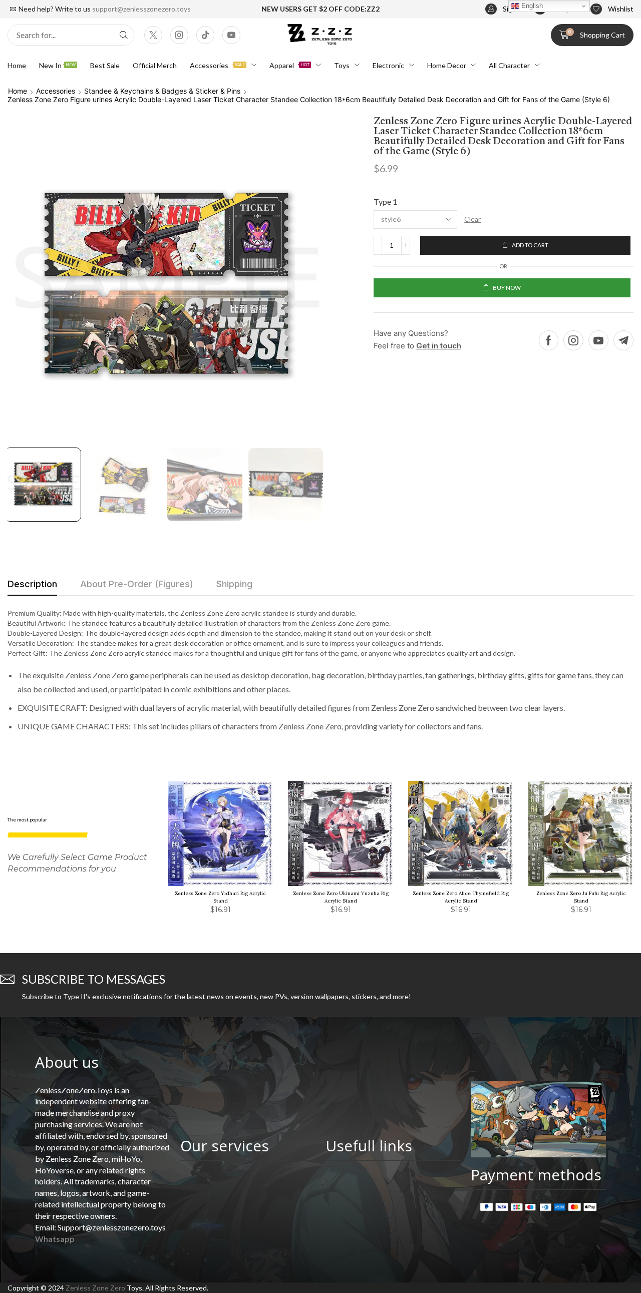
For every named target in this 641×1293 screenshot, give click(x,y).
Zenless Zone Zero (95, 1287)
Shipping (234, 584)
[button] (504, 9)
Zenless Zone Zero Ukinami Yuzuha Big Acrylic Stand (341, 897)
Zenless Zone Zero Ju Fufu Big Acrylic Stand (581, 897)
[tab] (32, 587)
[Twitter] (153, 35)
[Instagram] (179, 35)
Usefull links (369, 1145)
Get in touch (438, 345)
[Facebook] (548, 340)
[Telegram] (623, 340)
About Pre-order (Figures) (136, 584)
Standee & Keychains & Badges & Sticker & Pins (162, 91)
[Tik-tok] (205, 35)
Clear (472, 219)
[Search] (124, 35)
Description (32, 584)
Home (17, 91)
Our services (224, 1145)
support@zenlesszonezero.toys (141, 9)
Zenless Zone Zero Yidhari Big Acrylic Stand (220, 897)
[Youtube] (231, 35)
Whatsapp (55, 1238)
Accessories (55, 91)
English (531, 6)
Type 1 (385, 201)
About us (67, 1062)
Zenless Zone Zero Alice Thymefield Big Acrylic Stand (461, 897)
